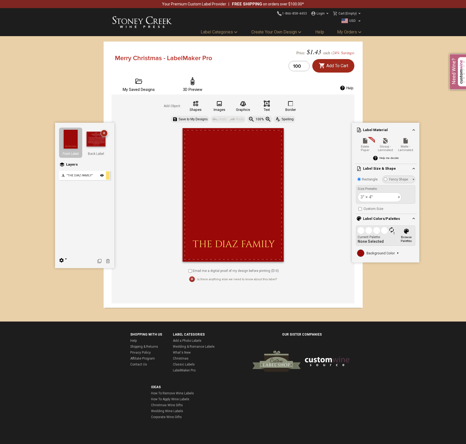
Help (319, 32)
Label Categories (217, 32)
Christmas (181, 358)
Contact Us (138, 364)
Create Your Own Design (274, 32)
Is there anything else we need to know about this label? (237, 279)
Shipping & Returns (144, 347)
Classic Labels (184, 364)
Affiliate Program (142, 358)
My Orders (347, 32)
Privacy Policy (140, 352)
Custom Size (373, 209)
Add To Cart (336, 65)
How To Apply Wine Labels (170, 399)
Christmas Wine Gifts (167, 405)
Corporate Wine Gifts (166, 417)
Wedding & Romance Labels (194, 347)
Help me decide (389, 157)
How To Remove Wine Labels (172, 393)
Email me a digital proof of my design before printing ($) (236, 270)
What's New (182, 352)
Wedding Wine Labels (167, 411)
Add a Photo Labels (187, 341)
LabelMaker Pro (184, 370)
